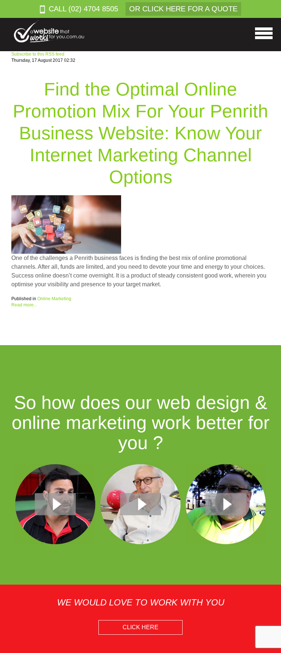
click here (140, 627)
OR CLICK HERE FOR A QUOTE (183, 9)
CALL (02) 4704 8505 (83, 9)
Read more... (24, 304)
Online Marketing (54, 298)
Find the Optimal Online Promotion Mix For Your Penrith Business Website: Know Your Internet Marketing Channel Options (140, 133)
